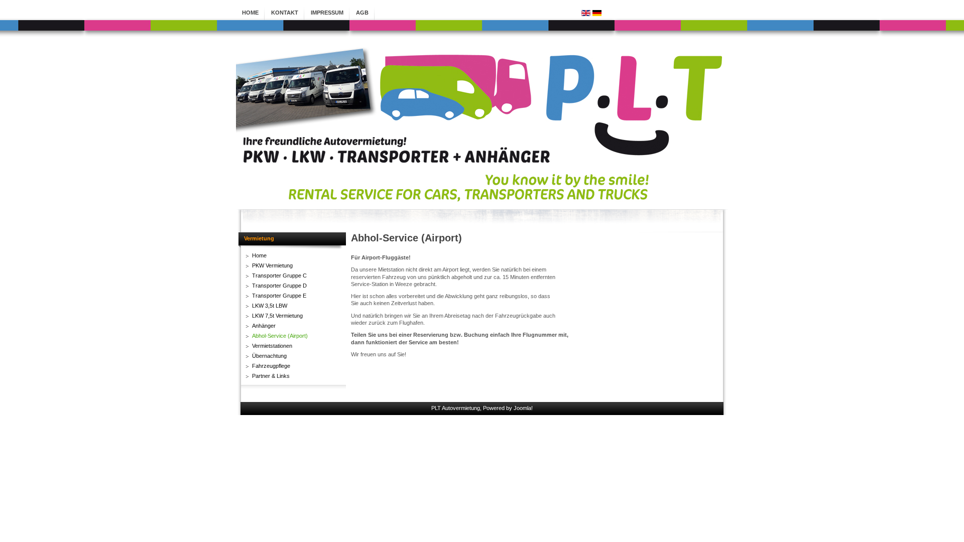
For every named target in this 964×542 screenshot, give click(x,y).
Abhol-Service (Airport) (406, 237)
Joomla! (523, 408)
